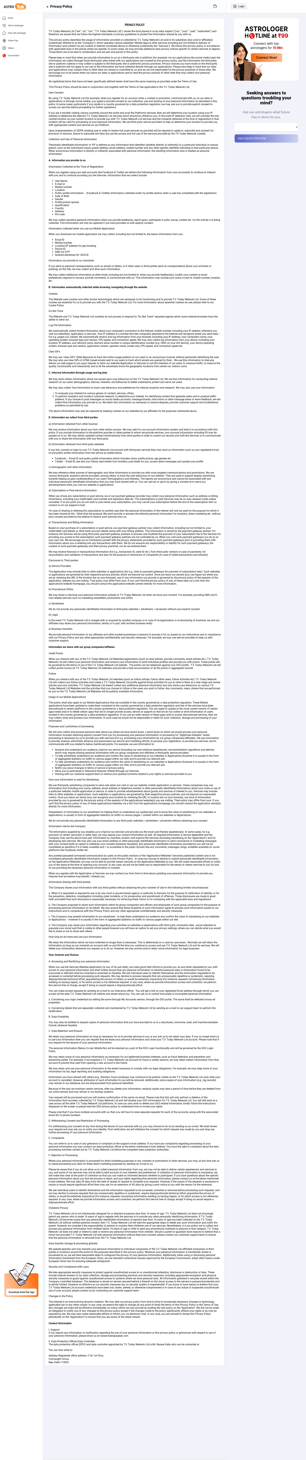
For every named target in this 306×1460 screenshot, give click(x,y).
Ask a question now (252, 138)
